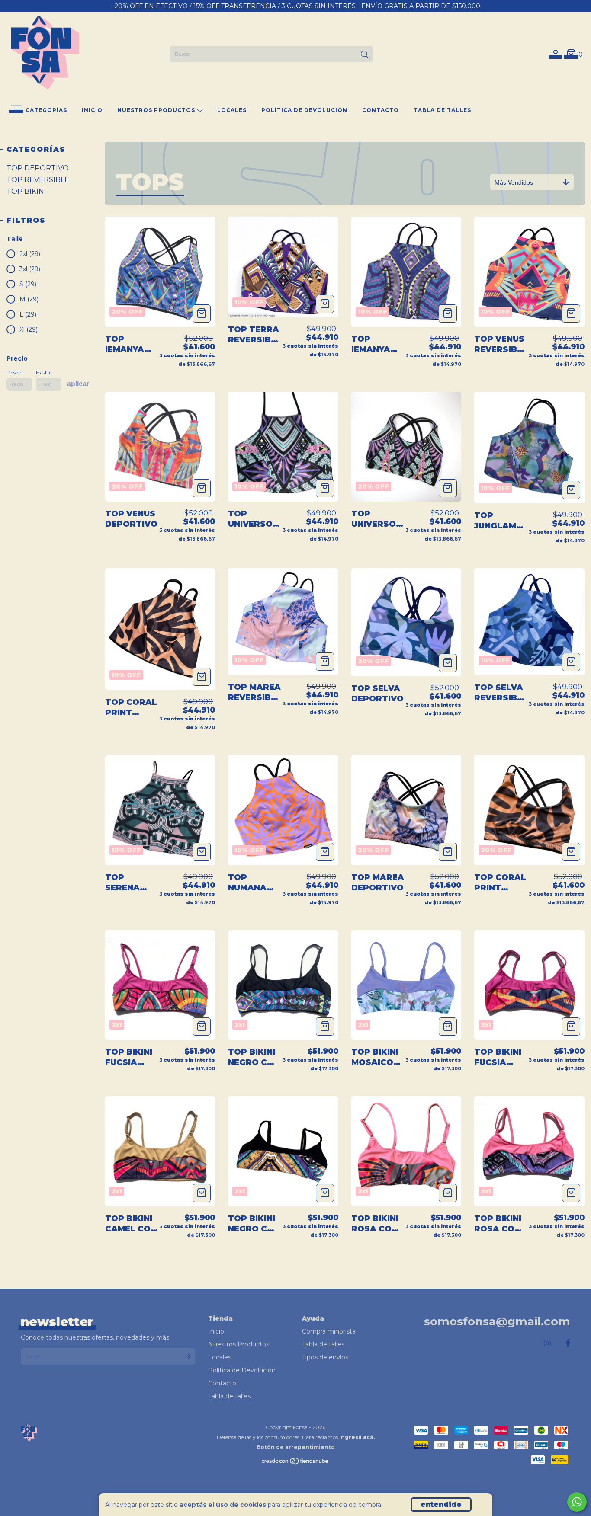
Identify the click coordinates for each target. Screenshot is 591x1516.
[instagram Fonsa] (547, 1343)
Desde (13, 372)
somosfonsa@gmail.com (497, 1321)
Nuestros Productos (157, 110)
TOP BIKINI (26, 191)
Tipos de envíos (325, 1357)
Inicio (92, 110)
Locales (232, 110)
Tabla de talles (442, 110)
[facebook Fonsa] (567, 1343)
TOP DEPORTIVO (37, 168)
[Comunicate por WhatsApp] (577, 1502)
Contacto (380, 110)
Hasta (43, 372)
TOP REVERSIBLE (37, 180)
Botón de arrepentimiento (296, 1447)
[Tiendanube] (295, 1463)
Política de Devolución (304, 110)
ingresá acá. (357, 1437)
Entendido (441, 1504)
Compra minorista (329, 1331)
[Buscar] (365, 55)
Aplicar (78, 383)
